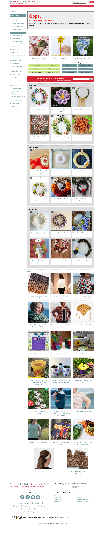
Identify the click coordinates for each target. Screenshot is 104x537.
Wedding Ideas (15, 103)
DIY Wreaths (15, 21)
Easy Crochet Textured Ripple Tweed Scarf (77, 472)
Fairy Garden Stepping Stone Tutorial (38, 412)
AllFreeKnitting (57, 499)
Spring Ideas (15, 85)
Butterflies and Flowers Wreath (82, 233)
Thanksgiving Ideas (16, 94)
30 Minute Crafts (70, 65)
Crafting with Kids (52, 65)
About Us (19, 503)
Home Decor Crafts (36, 72)
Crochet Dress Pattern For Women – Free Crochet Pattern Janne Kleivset (61, 413)
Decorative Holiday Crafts (18, 29)
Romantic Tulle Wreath (60, 171)
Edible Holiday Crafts (85, 72)
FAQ (41, 503)
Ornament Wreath (61, 261)
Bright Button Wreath (39, 109)
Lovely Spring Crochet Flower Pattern (61, 110)
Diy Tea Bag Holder (83, 354)
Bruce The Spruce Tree (39, 58)
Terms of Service (34, 509)
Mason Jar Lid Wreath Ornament (82, 200)
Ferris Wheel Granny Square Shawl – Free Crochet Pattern (83, 297)
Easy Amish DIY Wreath (82, 109)
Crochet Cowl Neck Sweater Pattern (61, 297)
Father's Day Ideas (16, 60)
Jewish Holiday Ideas (17, 66)
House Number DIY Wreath (82, 261)
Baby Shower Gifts (16, 18)
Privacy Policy (60, 80)
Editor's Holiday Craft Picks (18, 55)
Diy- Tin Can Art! (61, 354)
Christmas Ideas (16, 38)
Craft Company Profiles (17, 44)
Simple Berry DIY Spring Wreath (61, 234)
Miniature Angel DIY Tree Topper (39, 262)
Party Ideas (14, 77)
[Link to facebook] (22, 497)
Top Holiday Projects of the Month (18, 97)
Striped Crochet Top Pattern (83, 411)
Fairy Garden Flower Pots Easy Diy (83, 381)
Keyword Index (42, 506)
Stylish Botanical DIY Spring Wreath (61, 138)
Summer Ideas (15, 91)
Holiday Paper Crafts (52, 72)
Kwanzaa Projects (16, 69)
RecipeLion (79, 497)
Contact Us (35, 503)
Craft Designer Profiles (17, 46)
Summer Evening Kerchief (83, 325)
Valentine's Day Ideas (17, 100)
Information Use (67, 80)
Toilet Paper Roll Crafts (17, 26)
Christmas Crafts (36, 65)
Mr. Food (78, 495)
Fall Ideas (14, 58)
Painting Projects (85, 69)
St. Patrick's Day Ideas (17, 88)
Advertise (27, 503)
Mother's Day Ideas (16, 71)
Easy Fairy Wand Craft (60, 58)
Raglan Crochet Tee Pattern (38, 442)
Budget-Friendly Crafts (85, 65)
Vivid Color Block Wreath (61, 199)
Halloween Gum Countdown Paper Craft (61, 443)
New (28, 271)
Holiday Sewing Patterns (69, 72)
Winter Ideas (15, 106)
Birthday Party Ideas (17, 35)
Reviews (14, 82)
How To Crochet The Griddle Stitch (38, 297)
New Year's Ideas (16, 74)
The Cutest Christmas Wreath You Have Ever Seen (39, 200)
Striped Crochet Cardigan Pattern (61, 325)
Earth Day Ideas (16, 49)
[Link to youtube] (38, 497)
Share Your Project (30, 512)
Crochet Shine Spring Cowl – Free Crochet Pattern (38, 326)
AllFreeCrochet (57, 497)
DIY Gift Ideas (70, 69)
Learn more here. (63, 517)
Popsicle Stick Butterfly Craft (38, 354)
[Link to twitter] (27, 497)
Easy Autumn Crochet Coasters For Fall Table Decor (83, 443)
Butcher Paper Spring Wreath (39, 233)
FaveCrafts (56, 495)
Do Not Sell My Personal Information (24, 506)
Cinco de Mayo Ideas (17, 41)
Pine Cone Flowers (82, 137)
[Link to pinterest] (33, 497)
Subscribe (14, 11)
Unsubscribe (45, 509)
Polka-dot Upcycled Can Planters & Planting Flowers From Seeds (61, 381)
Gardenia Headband (44, 471)
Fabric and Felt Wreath (82, 171)
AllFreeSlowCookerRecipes (83, 501)
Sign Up (91, 79)
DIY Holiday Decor (36, 69)
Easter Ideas (15, 52)
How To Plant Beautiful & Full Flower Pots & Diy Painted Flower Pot (38, 383)
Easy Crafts (52, 69)
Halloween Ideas (16, 63)
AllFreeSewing (57, 501)
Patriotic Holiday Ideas (17, 80)
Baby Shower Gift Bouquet (83, 58)
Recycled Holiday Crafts (18, 23)
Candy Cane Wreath (39, 137)
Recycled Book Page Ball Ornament (39, 172)
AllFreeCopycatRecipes (82, 499)
